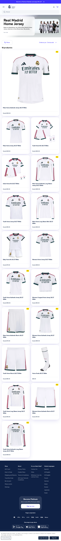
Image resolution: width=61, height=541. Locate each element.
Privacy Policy (22, 469)
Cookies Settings (6, 537)
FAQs (32, 472)
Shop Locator (8, 484)
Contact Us (34, 469)
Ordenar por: (46, 42)
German (46, 481)
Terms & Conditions (23, 475)
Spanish (46, 469)
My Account (8, 481)
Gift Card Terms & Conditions (23, 479)
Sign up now (30, 506)
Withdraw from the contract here (36, 476)
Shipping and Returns (11, 475)
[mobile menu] (3, 7)
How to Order (8, 472)
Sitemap (7, 487)
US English (47, 475)
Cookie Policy (21, 472)
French (46, 478)
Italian (46, 484)
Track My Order (9, 478)
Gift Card (7, 469)
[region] (30, 536)
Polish (46, 493)
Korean (46, 487)
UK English (47, 472)
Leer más (6, 32)
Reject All (54, 537)
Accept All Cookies (43, 537)
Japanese (46, 490)
